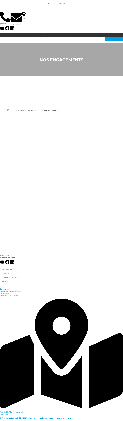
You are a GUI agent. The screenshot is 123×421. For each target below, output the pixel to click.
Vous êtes (38, 35)
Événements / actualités (10, 277)
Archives (5, 281)
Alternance (64, 35)
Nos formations (6, 35)
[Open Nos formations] (13, 35)
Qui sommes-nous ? (24, 35)
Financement (51, 35)
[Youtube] (2, 28)
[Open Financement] (57, 35)
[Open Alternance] (69, 35)
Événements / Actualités (93, 35)
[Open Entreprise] (81, 35)
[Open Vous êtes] (43, 35)
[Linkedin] (12, 28)
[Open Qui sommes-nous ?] (32, 35)
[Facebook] (7, 28)
